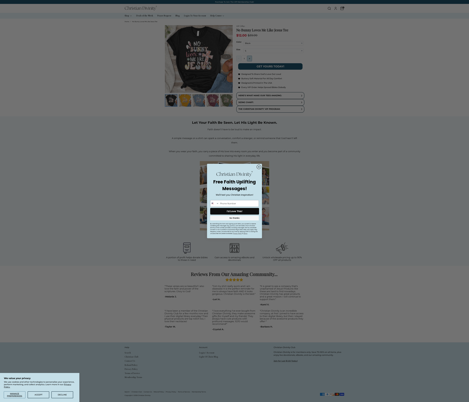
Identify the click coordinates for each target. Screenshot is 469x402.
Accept (38, 395)
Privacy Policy (237, 233)
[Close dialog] (259, 167)
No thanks (234, 218)
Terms (245, 233)
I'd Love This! (234, 211)
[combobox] (214, 203)
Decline (62, 395)
